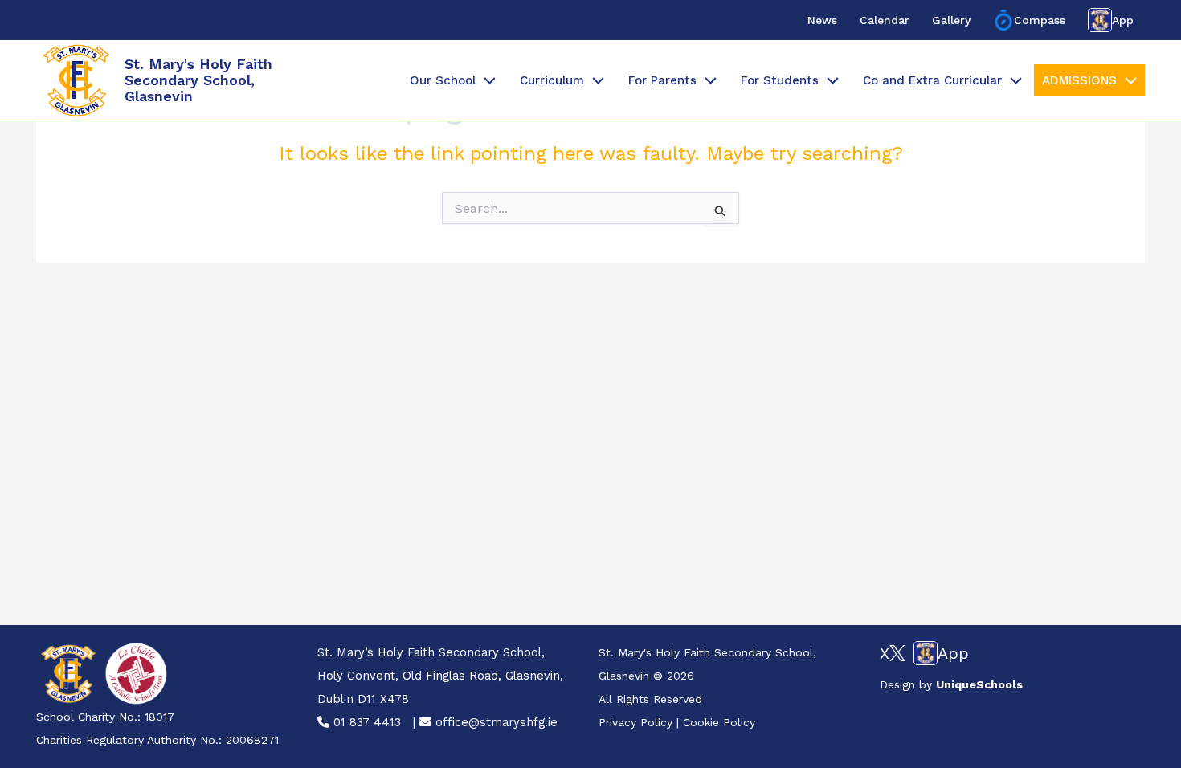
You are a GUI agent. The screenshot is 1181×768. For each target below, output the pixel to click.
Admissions (1079, 80)
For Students (780, 80)
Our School (443, 80)
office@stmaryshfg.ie (494, 722)
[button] (486, 80)
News (822, 20)
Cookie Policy (719, 722)
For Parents (662, 80)
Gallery (951, 20)
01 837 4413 (365, 722)
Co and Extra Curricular (932, 80)
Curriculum (552, 80)
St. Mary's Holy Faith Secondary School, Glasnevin (198, 79)
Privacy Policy (635, 722)
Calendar (884, 20)
